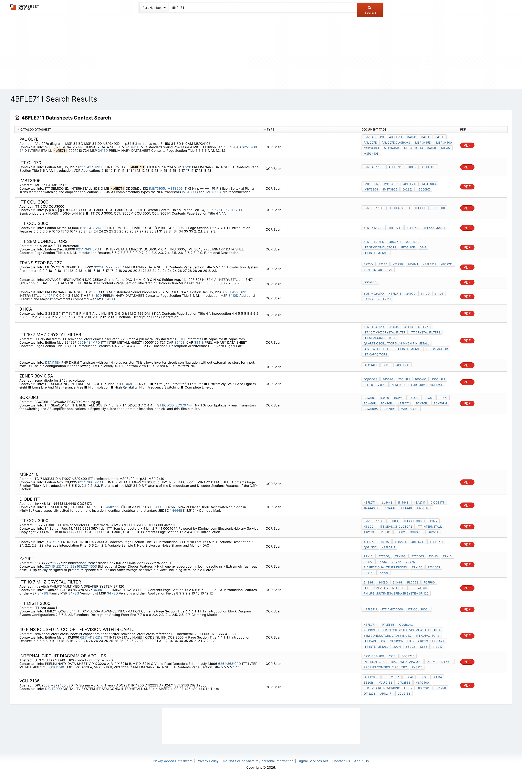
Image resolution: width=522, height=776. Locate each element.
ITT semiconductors (380, 247)
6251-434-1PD (88, 342)
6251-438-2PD (374, 137)
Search (370, 12)
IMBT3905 (390, 189)
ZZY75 (410, 561)
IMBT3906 (175, 188)
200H (397, 646)
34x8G (43, 593)
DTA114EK (52, 362)
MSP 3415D (423, 142)
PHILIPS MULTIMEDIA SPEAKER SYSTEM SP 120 (396, 593)
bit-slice (408, 247)
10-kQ (385, 542)
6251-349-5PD (87, 249)
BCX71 (443, 398)
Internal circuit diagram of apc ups (392, 661)
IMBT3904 (213, 192)
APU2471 (386, 693)
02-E (423, 247)
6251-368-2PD (229, 664)
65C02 (400, 532)
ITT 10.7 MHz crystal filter (384, 332)
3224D (119, 267)
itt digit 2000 (392, 609)
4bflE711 (395, 137)
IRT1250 (440, 688)
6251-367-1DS (226, 210)
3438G (98, 590)
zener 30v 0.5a (375, 384)
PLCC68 (412, 582)
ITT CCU (420, 208)
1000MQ (420, 379)
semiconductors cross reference (417, 641)
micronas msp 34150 (420, 148)
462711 (433, 532)
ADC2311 (423, 688)
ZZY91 (383, 573)
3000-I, (394, 521)
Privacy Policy (208, 761)
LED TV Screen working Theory (388, 688)
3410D (439, 137)
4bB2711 (400, 542)
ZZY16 (50, 566)
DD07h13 (370, 282)
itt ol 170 (428, 167)
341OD (97, 295)
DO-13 (433, 556)
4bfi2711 (413, 227)
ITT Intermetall (376, 253)
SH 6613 (446, 661)
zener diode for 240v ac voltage (417, 384)
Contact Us (341, 761)
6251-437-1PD (89, 167)
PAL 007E (370, 142)
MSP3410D (371, 148)
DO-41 (409, 677)
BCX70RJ (422, 403)
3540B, (179, 342)
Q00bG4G (406, 624)
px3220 (417, 667)
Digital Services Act (313, 761)
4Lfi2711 (55, 542)
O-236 (387, 365)
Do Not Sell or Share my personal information (258, 761)
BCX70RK (389, 409)
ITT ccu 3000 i (399, 208)
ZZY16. (368, 556)
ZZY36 (382, 561)
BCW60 (399, 398)
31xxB (186, 167)
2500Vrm (438, 379)
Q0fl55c (370, 547)
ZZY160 (417, 567)
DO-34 (437, 677)
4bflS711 (418, 542)
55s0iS (369, 682)
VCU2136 (404, 693)
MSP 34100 (444, 142)
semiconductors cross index (387, 635)
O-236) (407, 189)
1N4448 (176, 510)
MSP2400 (422, 682)
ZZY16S (76, 566)
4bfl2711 (394, 227)
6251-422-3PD (234, 292)
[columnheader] (138, 129)
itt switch (418, 588)
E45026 (388, 379)
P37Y (433, 521)
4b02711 (447, 264)
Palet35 (388, 624)
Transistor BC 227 (378, 269)
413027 (437, 646)
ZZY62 (396, 561)
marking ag (409, 409)
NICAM (445, 148)
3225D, (99, 267)
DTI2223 (369, 693)
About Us (361, 761)
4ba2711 (419, 502)
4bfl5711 (388, 547)
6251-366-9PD (89, 482)
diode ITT (437, 502)
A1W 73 (369, 532)
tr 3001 (384, 532)
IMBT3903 (190, 192)
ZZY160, (63, 566)
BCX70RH (440, 403)
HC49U (413, 264)
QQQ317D (424, 508)
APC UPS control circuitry (385, 667)
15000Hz (423, 189)
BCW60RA (371, 409)
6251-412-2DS (91, 228)
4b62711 (395, 242)
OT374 (431, 661)
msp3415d (391, 148)
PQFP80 (429, 582)
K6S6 (423, 646)
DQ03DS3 (130, 384)
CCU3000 (438, 208)
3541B (199, 342)
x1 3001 (369, 526)
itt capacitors (375, 354)
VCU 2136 (385, 682)
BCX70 (181, 405)
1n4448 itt (372, 508)
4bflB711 (436, 542)
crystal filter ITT (378, 349)
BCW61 (429, 398)
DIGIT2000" (391, 677)
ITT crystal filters (425, 332)
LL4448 (158, 507)
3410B (110, 299)
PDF (467, 145)
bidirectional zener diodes (385, 567)
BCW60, (168, 405)
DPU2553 (403, 682)
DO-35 (423, 677)
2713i (44, 667)
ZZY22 (368, 561)
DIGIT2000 (53, 689)
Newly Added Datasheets (172, 761)
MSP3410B (371, 153)
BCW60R (370, 403)
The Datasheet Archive (24, 7)
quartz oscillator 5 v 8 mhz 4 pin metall (396, 343)
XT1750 (398, 264)
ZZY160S (90, 566)
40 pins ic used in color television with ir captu (402, 630)
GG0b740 (56, 667)
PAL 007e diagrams (396, 142)
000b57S (412, 242)
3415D (135, 147)
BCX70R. (387, 403)
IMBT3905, (157, 188)
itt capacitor (437, 349)
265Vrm (404, 379)
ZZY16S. (400, 556)
